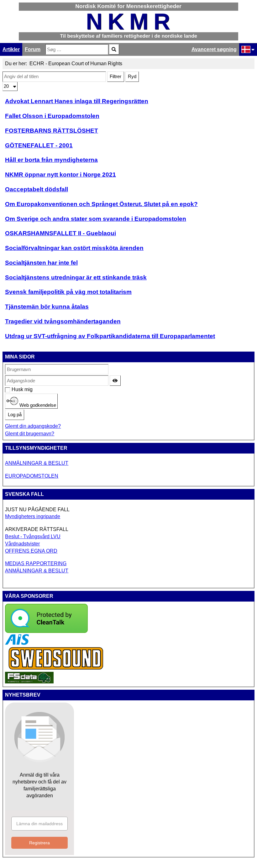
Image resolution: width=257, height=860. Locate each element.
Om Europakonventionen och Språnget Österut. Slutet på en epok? (101, 204)
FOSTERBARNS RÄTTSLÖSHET (51, 130)
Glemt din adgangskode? (33, 426)
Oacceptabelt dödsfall (36, 189)
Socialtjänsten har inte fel (41, 262)
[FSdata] (29, 681)
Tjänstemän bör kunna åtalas (47, 306)
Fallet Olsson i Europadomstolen (52, 116)
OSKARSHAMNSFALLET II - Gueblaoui (60, 233)
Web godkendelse (37, 404)
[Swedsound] (56, 669)
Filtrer (115, 76)
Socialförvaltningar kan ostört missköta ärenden (74, 248)
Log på (15, 414)
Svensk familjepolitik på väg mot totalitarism (68, 292)
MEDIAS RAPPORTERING (35, 563)
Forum (32, 49)
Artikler (11, 49)
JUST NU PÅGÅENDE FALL (37, 509)
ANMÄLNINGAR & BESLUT (36, 463)
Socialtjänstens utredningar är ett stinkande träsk (76, 277)
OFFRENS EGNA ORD (31, 551)
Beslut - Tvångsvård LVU (32, 536)
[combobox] (76, 49)
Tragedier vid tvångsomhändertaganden (63, 321)
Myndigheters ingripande (32, 516)
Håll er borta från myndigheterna (51, 160)
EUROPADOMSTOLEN (31, 476)
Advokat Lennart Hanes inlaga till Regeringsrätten (76, 101)
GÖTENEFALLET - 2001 (39, 145)
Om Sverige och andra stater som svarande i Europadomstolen (95, 218)
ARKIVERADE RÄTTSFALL (36, 529)
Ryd (132, 76)
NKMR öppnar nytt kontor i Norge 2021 (60, 174)
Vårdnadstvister (22, 543)
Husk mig (15, 389)
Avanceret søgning (214, 49)
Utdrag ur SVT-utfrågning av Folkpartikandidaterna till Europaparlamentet (110, 336)
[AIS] (17, 643)
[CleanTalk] (46, 631)
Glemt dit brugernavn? (29, 433)
